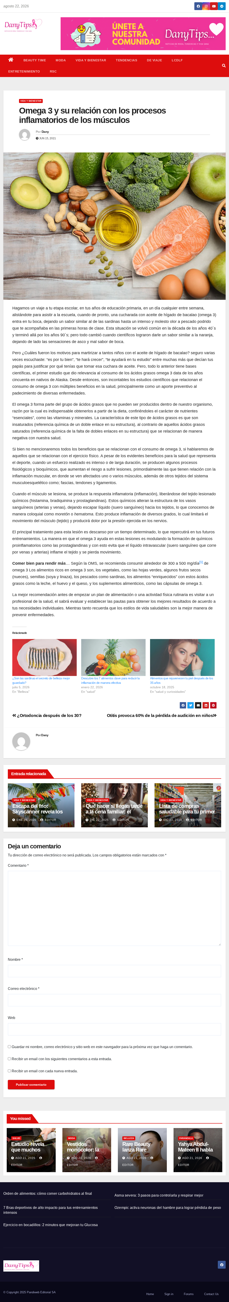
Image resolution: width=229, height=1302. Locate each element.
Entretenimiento (24, 71)
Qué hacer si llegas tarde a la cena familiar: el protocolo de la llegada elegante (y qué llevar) (114, 814)
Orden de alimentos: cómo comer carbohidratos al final (47, 1193)
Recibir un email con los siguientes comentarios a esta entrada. (62, 1059)
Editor (50, 820)
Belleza (129, 1138)
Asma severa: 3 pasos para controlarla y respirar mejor (158, 1195)
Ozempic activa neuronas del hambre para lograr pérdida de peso (167, 1208)
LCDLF (177, 60)
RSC (53, 71)
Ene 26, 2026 (26, 820)
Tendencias (126, 60)
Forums (189, 1294)
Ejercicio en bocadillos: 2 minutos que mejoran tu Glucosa (50, 1225)
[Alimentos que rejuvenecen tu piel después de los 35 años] (182, 657)
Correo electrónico (23, 989)
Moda (61, 60)
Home (150, 1294)
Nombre (15, 959)
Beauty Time (34, 60)
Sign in (168, 1294)
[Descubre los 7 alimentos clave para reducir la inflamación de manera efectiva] (113, 657)
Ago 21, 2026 (25, 1158)
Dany (45, 131)
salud (16, 1138)
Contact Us (211, 1294)
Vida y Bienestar (91, 60)
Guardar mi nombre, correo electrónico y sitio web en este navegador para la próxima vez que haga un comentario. (102, 1047)
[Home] (11, 60)
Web (11, 1018)
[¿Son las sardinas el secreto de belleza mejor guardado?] (44, 657)
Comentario (18, 865)
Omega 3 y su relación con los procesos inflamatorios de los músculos (92, 115)
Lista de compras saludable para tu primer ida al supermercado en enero (187, 814)
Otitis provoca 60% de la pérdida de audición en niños (160, 715)
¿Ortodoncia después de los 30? (49, 715)
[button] (224, 66)
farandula (186, 1138)
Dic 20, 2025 (172, 820)
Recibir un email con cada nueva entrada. (45, 1071)
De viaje (154, 60)
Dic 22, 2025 (99, 820)
